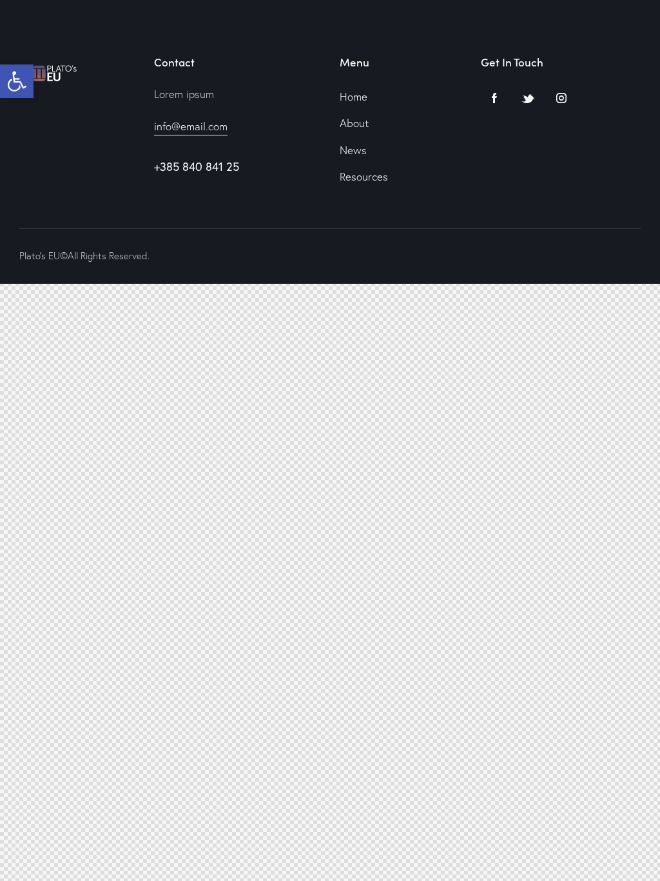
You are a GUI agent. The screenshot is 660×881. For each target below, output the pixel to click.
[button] (17, 81)
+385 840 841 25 (196, 166)
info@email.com (191, 126)
